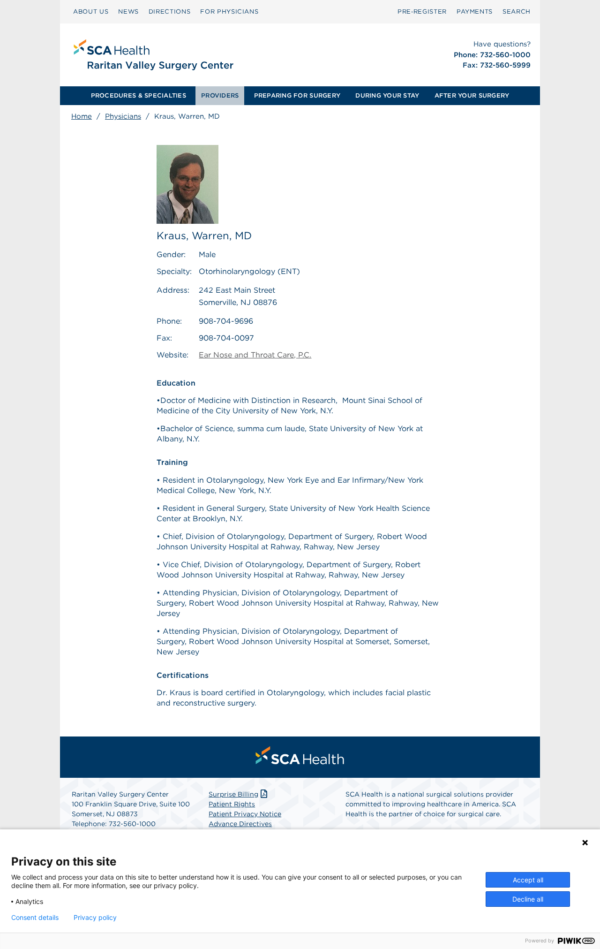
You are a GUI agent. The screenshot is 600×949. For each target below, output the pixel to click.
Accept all (528, 880)
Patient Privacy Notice (245, 814)
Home (81, 116)
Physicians (123, 116)
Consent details (35, 917)
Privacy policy (95, 917)
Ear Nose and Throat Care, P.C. (255, 354)
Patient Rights (232, 804)
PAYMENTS (475, 11)
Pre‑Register (422, 11)
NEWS (128, 11)
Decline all (527, 899)
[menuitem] (90, 11)
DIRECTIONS (170, 11)
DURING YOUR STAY (387, 95)
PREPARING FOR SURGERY (297, 95)
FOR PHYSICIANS (229, 11)
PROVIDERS (220, 95)
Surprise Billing (233, 794)
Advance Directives (240, 824)
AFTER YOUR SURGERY (472, 95)
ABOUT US (90, 11)
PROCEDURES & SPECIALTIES (138, 95)
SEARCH (516, 11)
